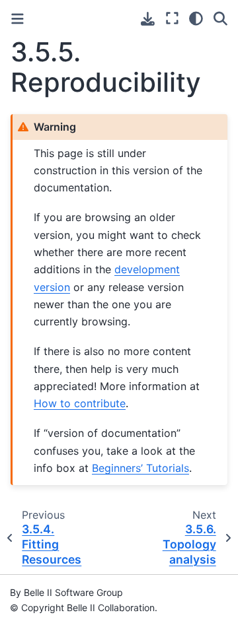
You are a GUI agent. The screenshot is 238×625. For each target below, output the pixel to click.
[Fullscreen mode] (172, 18)
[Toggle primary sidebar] (17, 18)
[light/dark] (196, 18)
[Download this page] (148, 19)
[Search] (220, 18)
